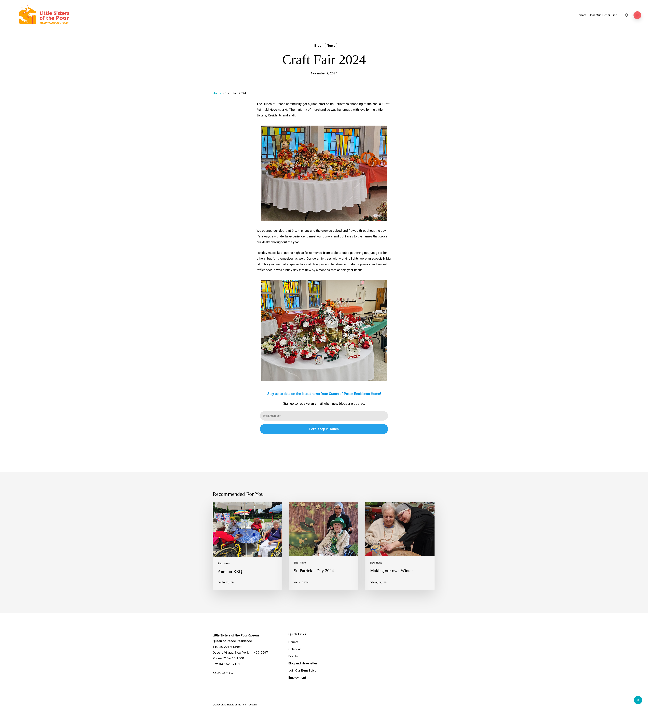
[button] (637, 15)
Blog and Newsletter (302, 663)
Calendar (294, 649)
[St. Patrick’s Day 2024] (323, 546)
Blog (317, 46)
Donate (581, 15)
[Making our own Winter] (400, 546)
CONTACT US (223, 673)
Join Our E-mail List (603, 15)
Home (217, 93)
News (331, 46)
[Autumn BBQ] (247, 546)
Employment (297, 677)
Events (293, 656)
